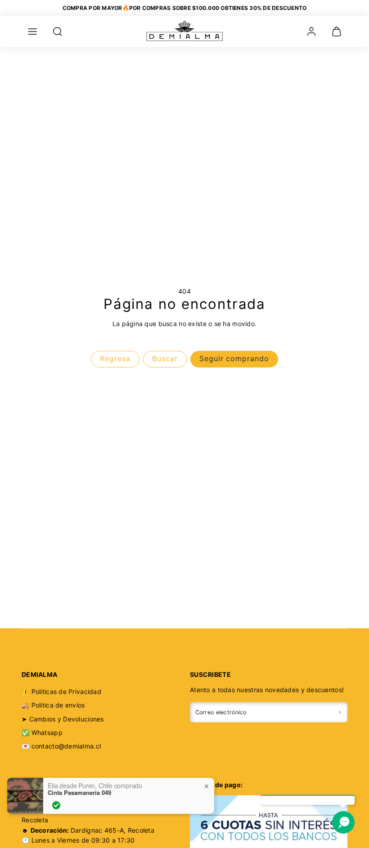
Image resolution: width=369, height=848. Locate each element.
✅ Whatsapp (42, 732)
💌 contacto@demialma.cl (61, 746)
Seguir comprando (234, 358)
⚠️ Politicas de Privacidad (61, 691)
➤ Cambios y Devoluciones (63, 719)
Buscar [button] (165, 358)
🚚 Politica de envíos (53, 705)
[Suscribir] (339, 712)
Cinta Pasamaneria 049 (79, 788)
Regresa (115, 358)
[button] (32, 31)
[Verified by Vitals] (56, 801)
